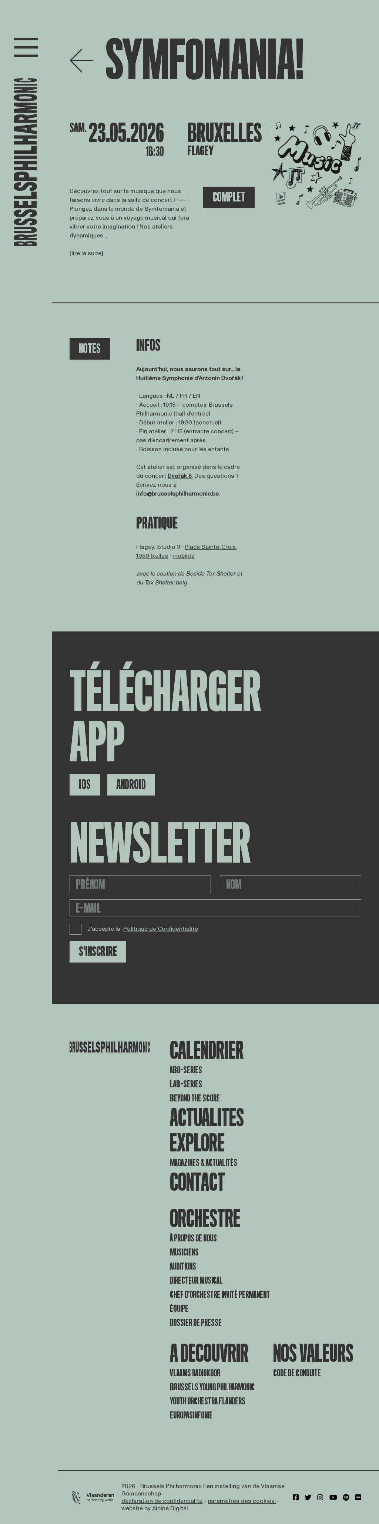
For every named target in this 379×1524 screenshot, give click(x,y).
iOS (85, 784)
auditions (183, 1266)
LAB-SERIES (186, 1084)
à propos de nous (193, 1238)
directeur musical (196, 1280)
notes (90, 348)
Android (131, 784)
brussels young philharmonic (212, 1387)
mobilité (183, 556)
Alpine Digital (170, 1508)
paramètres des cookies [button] (242, 1501)
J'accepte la (142, 929)
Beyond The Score (195, 1098)
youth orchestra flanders (207, 1401)
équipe (179, 1308)
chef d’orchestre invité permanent (220, 1294)
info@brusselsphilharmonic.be (177, 494)
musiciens (184, 1252)
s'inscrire (98, 951)
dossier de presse (196, 1322)
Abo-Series (186, 1070)
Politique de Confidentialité (160, 929)
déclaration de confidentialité (161, 1501)
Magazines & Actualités (203, 1162)
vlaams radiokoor (195, 1373)
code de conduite (297, 1373)
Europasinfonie (191, 1415)
